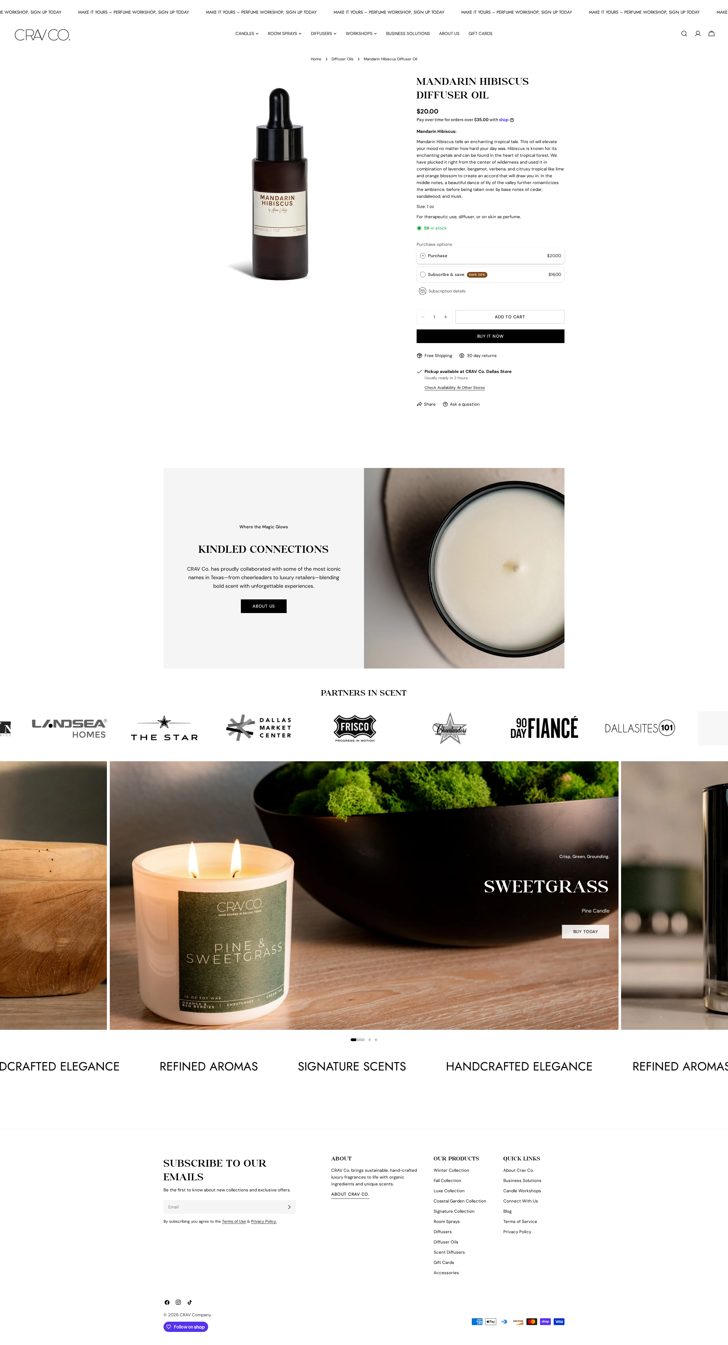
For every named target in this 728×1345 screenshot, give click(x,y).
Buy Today (74, 938)
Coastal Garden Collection (460, 1201)
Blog (507, 1211)
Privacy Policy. (264, 1221)
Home (316, 59)
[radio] (423, 255)
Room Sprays (447, 1221)
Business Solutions (522, 1180)
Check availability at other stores (455, 387)
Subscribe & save (456, 274)
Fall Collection (447, 1180)
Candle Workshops (522, 1191)
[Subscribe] (289, 1207)
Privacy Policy (517, 1232)
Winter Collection (451, 1170)
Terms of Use (234, 1221)
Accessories (446, 1273)
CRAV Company (195, 1315)
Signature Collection (454, 1211)
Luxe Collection (449, 1191)
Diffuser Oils (342, 59)
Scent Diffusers (449, 1252)
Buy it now (490, 336)
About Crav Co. (350, 1194)
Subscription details (447, 291)
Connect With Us (520, 1201)
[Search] (684, 33)
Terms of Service (520, 1221)
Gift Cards (444, 1262)
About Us (264, 606)
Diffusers (443, 1232)
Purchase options (434, 244)
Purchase (437, 256)
